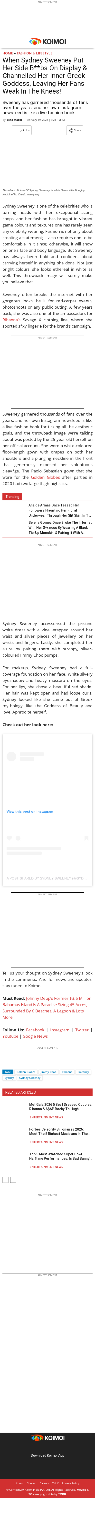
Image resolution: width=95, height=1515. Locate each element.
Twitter (82, 1030)
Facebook (35, 1030)
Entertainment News (46, 1117)
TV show (33, 1494)
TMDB (62, 1494)
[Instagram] (41, 1447)
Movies (81, 1489)
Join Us (25, 130)
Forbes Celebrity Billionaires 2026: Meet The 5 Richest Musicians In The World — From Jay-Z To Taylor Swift (58, 1131)
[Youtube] (61, 1447)
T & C (55, 1483)
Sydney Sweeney (29, 1078)
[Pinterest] (47, 1447)
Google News (35, 1036)
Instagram (59, 1030)
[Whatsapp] (22, 1063)
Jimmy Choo (49, 1072)
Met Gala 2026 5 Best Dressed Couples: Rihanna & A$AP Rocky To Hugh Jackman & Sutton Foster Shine (60, 1107)
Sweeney (83, 1072)
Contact (32, 1483)
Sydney (9, 1078)
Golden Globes (45, 477)
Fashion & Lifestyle (34, 53)
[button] (74, 130)
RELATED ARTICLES (20, 1092)
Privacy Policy (70, 1483)
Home (7, 53)
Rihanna (67, 1072)
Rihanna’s (11, 319)
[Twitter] (14, 1063)
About (20, 1483)
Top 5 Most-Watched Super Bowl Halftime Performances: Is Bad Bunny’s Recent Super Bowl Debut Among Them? (60, 1156)
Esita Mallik (14, 120)
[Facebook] (6, 1063)
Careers (44, 1483)
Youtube (10, 1036)
